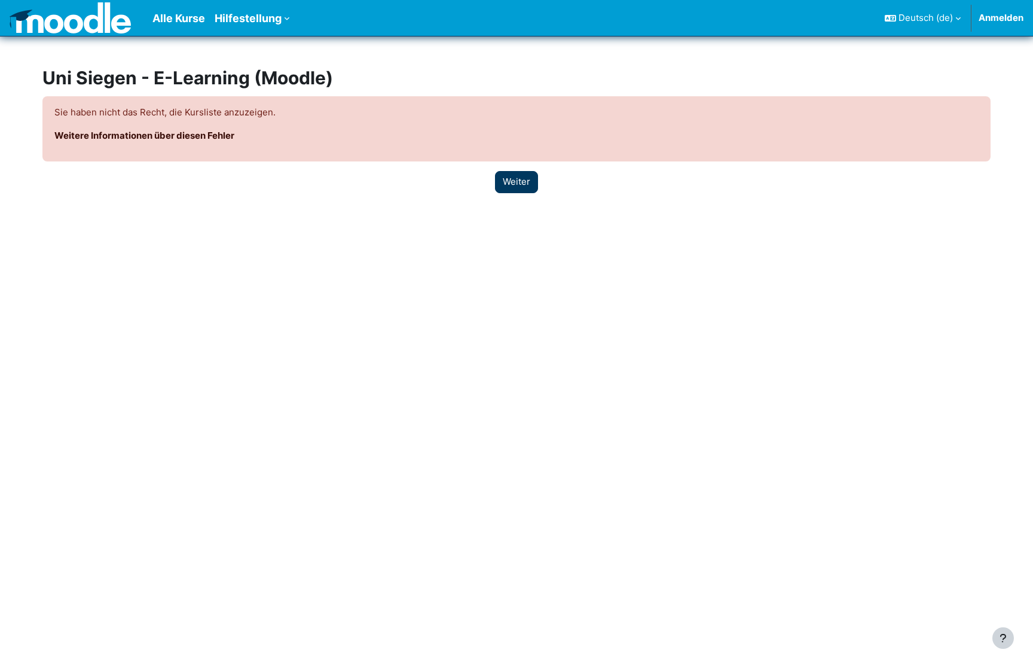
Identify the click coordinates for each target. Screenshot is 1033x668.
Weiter (516, 181)
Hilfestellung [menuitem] (248, 18)
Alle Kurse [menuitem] (178, 18)
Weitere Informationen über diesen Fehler (144, 135)
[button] (922, 18)
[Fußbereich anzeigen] (1003, 638)
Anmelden (1001, 17)
